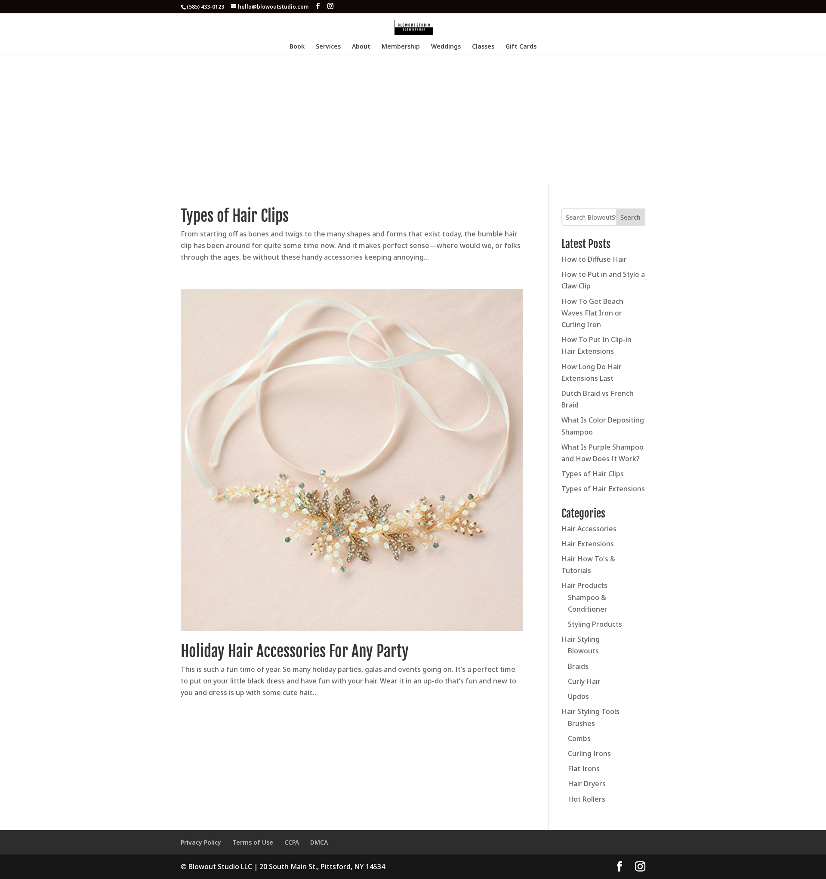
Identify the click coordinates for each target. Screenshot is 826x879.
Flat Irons (584, 768)
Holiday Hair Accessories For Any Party (295, 651)
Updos (578, 696)
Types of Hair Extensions (603, 488)
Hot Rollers (586, 799)
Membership (401, 46)
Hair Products (584, 585)
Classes (483, 46)
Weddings (446, 46)
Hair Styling (580, 639)
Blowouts (583, 650)
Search (630, 217)
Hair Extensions (587, 543)
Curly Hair (584, 681)
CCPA (291, 842)
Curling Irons (589, 753)
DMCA (319, 842)
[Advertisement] (413, 119)
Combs (579, 738)
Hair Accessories (588, 528)
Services (328, 46)
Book (297, 46)
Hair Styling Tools (590, 711)
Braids (578, 666)
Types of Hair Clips (235, 216)
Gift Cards (520, 46)
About (361, 46)
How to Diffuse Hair (594, 259)
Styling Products (595, 624)
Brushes (581, 723)
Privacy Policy (201, 842)
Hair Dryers (587, 783)
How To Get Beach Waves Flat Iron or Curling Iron (592, 313)
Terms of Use (252, 842)
